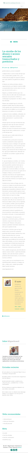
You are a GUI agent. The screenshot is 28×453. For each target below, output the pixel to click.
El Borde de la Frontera (14, 21)
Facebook (17, 309)
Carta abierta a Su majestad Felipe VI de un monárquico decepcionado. (14, 372)
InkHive (19, 447)
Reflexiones (7, 316)
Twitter (19, 306)
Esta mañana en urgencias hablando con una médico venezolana (13, 388)
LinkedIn (22, 309)
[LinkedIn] (16, 450)
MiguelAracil (15, 67)
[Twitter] (14, 450)
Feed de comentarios (8, 437)
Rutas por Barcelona (9, 421)
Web (16, 306)
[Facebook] (12, 450)
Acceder (5, 433)
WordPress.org (7, 439)
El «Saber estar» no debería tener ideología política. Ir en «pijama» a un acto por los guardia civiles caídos (13, 393)
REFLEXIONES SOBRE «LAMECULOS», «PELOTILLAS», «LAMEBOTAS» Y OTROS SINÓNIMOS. (12, 382)
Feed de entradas (7, 435)
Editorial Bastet (8, 419)
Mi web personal (8, 423)
